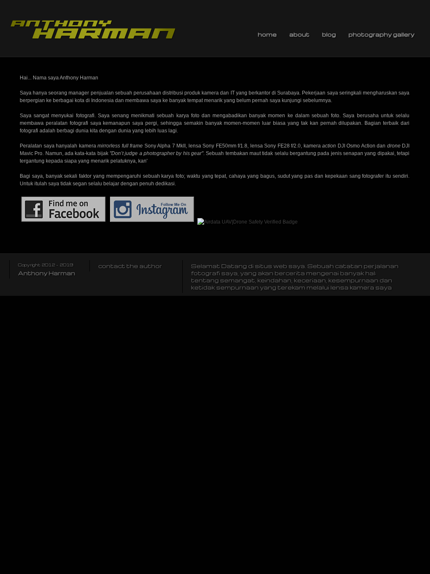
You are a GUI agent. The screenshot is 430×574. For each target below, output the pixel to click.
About (299, 34)
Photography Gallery (381, 34)
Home (267, 34)
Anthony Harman (46, 272)
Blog (329, 34)
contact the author (130, 265)
